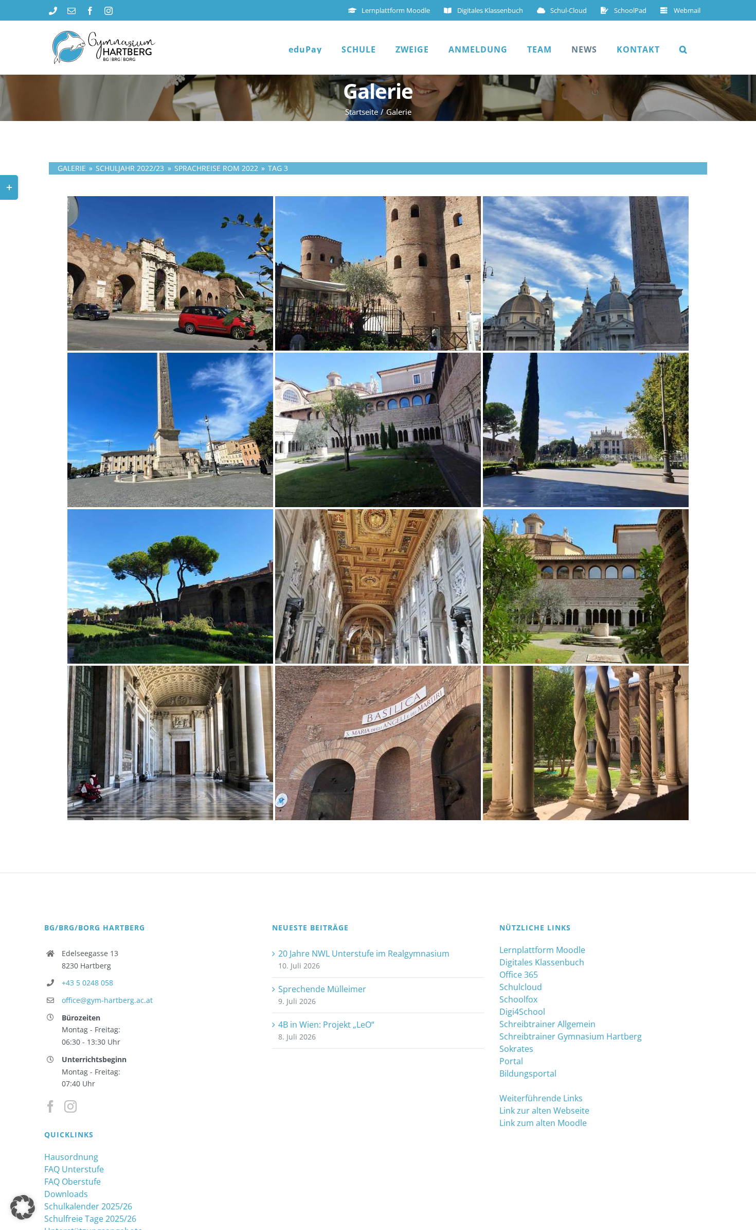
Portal (511, 1061)
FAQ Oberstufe (72, 1181)
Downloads (66, 1194)
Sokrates (516, 1048)
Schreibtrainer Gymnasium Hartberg (570, 1036)
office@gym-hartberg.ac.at (107, 1000)
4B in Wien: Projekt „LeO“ (326, 1024)
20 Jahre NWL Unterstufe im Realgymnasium (363, 953)
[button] (683, 49)
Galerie (72, 168)
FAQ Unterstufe (74, 1169)
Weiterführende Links (541, 1098)
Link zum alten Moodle (543, 1123)
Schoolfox (518, 999)
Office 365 (518, 974)
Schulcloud (520, 987)
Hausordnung (71, 1157)
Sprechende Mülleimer (322, 989)
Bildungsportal (527, 1073)
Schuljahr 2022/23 (130, 168)
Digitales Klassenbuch (541, 962)
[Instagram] (70, 1106)
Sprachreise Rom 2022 (216, 168)
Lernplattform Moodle (542, 950)
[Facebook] (50, 1106)
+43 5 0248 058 (87, 983)
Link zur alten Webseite (544, 1110)
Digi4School (522, 1011)
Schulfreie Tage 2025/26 (90, 1218)
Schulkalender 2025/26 (88, 1206)
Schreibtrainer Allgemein (547, 1024)
